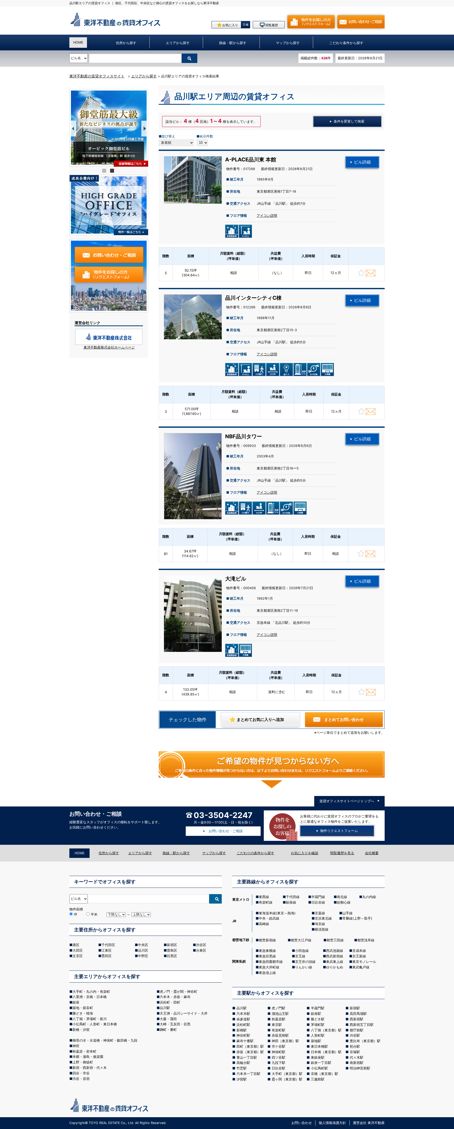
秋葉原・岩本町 (84, 1051)
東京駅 (277, 1024)
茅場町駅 (317, 1024)
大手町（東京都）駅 (287, 1074)
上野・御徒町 (83, 1062)
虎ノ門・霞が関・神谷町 (178, 991)
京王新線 (359, 956)
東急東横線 (267, 950)
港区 (76, 945)
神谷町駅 (243, 1035)
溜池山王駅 (280, 1013)
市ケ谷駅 (278, 1046)
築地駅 (316, 1041)
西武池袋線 (334, 950)
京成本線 (359, 950)
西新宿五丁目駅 (362, 1024)
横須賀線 (321, 929)
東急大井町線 (269, 967)
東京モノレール (364, 961)
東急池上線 (267, 972)
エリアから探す (178, 43)
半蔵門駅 (317, 1008)
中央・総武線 (269, 918)
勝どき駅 (317, 1019)
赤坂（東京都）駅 (250, 1052)
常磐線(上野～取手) (357, 918)
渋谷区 (201, 945)
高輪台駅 (243, 1063)
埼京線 (320, 924)
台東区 (201, 950)
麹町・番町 (168, 1029)
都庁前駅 (356, 1030)
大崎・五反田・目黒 (175, 1024)
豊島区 (172, 950)
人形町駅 (317, 1035)
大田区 (78, 950)
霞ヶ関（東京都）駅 (287, 1079)
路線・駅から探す (232, 43)
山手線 (347, 913)
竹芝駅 (241, 1068)
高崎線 (264, 924)
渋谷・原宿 (81, 1079)
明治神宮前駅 (360, 1068)
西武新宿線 (334, 956)
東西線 (264, 897)
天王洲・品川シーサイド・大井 (184, 1013)
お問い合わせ (301, 1123)
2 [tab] (112, 171)
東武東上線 (334, 961)
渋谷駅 (355, 1035)
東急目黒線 (267, 956)
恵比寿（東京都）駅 (365, 1041)
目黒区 (172, 956)
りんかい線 (303, 967)
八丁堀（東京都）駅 (326, 1030)
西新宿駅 (356, 1019)
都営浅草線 (365, 940)
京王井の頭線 (305, 961)
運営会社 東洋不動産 (369, 1123)
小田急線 (302, 950)
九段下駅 (278, 1063)
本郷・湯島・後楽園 (88, 1056)
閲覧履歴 (271, 25)
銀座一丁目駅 (321, 1063)
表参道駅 (243, 1019)
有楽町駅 (278, 1030)
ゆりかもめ (334, 967)
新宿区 (172, 945)
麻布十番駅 (245, 1041)
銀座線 (291, 902)
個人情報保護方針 (332, 1123)
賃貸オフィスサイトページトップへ (346, 801)
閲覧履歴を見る (342, 853)
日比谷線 (318, 902)
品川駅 (165, 1008)
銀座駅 (316, 1013)
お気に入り (229, 25)
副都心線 (343, 902)
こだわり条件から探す (346, 43)
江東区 (106, 950)
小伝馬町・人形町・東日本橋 (95, 1024)
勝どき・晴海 (83, 1013)
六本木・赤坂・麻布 (175, 997)
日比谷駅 (278, 1068)
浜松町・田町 (170, 1002)
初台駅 (355, 1046)
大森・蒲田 (168, 1019)
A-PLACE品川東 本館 (250, 159)
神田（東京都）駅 (285, 1041)
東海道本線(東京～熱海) (277, 913)
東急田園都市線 (271, 961)
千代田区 (108, 945)
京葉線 (320, 913)
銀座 (76, 1002)
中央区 (143, 945)
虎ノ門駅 (278, 1008)
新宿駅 (355, 1008)
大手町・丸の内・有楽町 (91, 991)
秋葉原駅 (278, 1019)
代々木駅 (356, 1057)
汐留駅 (241, 1079)
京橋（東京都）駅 (324, 1074)
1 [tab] (104, 171)
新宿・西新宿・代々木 (90, 1067)
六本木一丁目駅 (248, 1074)
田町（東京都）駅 (250, 1046)
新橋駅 (241, 1030)
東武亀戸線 (360, 967)
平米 (93, 914)
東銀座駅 (317, 1057)
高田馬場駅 (358, 1013)
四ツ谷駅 (278, 1057)
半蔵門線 (318, 897)
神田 (76, 1046)
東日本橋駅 (319, 1046)
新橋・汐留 (81, 1029)
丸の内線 (369, 897)
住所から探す (126, 43)
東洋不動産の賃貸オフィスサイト (97, 76)
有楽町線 (265, 902)
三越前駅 (317, 1079)
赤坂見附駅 (280, 1035)
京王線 (300, 956)
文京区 (78, 956)
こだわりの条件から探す (255, 853)
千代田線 (293, 897)
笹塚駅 (355, 1052)
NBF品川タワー (243, 436)
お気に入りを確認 (304, 853)
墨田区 (106, 956)
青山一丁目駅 (246, 1057)
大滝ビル (235, 579)
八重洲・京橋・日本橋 (90, 997)
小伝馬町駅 (319, 1068)
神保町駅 (278, 1052)
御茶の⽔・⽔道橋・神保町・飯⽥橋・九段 (105, 1040)
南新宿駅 (356, 1063)
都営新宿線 (267, 940)
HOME (78, 42)
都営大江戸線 (301, 940)
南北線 (342, 897)
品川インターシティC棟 (253, 298)
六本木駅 (243, 1013)
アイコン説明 (267, 216)
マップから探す (288, 43)
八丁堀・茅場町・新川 (90, 1019)
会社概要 (372, 853)
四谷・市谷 (81, 1073)
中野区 (143, 956)
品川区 (143, 950)
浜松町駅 (243, 1024)
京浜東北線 (323, 918)
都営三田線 (335, 940)
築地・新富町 (83, 1008)
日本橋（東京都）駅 (326, 1052)
